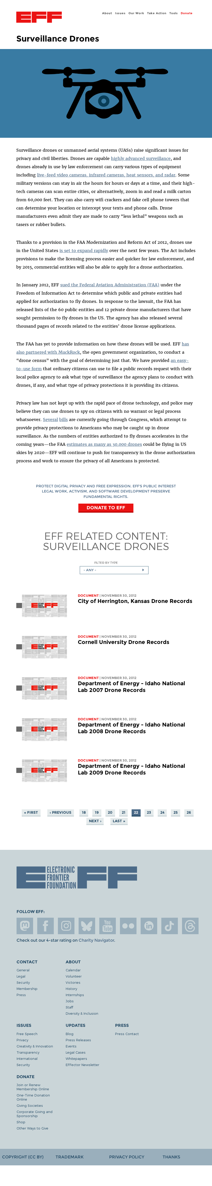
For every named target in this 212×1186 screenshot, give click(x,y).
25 (175, 812)
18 (84, 812)
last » (119, 821)
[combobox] (114, 570)
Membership (27, 988)
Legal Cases (76, 1052)
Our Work (136, 13)
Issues (120, 13)
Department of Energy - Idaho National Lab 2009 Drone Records (131, 769)
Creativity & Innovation (35, 1046)
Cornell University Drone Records (123, 642)
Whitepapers (76, 1058)
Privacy (22, 1040)
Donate (187, 13)
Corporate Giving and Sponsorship (34, 1114)
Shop (21, 1122)
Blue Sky (87, 926)
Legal (21, 976)
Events (71, 1046)
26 (189, 812)
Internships (75, 995)
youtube (107, 926)
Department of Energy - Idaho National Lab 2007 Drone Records (131, 686)
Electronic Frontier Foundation (39, 18)
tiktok (169, 926)
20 (110, 812)
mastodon (25, 926)
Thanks (171, 1157)
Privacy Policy (126, 1157)
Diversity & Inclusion (82, 1013)
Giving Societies (30, 1105)
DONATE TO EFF (106, 507)
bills (63, 419)
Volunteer (74, 976)
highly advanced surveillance (141, 158)
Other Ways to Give (32, 1128)
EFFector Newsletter (82, 1065)
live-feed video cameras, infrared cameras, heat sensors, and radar (106, 175)
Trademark (70, 1157)
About (107, 13)
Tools (173, 13)
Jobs (70, 1001)
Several (50, 419)
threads (190, 926)
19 (97, 812)
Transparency (28, 1052)
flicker (128, 926)
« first (31, 812)
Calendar (73, 970)
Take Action (156, 13)
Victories (73, 982)
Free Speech (27, 1034)
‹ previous (60, 812)
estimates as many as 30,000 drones (104, 444)
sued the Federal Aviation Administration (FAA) (109, 284)
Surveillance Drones (106, 546)
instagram (66, 926)
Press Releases (78, 1040)
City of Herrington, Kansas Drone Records (135, 601)
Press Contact (127, 1034)
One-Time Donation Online (33, 1097)
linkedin (149, 926)
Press (21, 995)
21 (123, 812)
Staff (69, 1007)
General (23, 970)
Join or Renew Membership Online (33, 1087)
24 (162, 812)
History (71, 988)
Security (23, 982)
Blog (69, 1034)
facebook (45, 926)
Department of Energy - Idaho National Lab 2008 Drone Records (131, 728)
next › (95, 821)
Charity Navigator (96, 940)
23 (149, 812)
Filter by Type (106, 562)
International (27, 1058)
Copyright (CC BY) (22, 1157)
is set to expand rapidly (83, 250)
